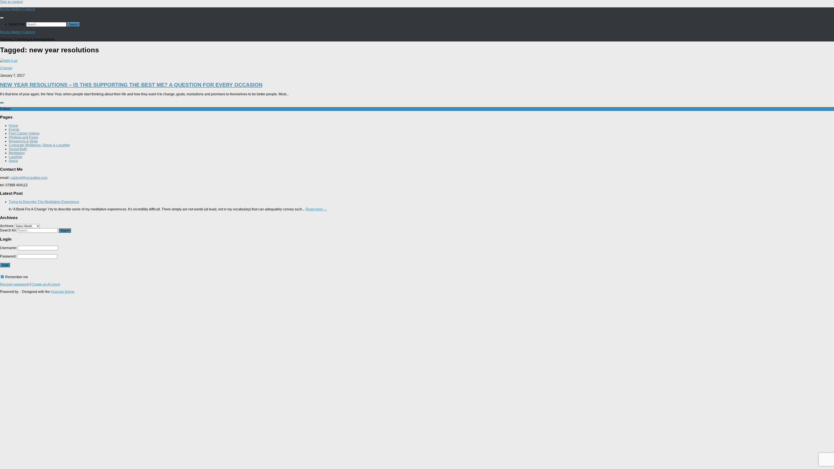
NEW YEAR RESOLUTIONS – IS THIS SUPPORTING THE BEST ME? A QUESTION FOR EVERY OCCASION (131, 85)
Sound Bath (18, 149)
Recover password (14, 284)
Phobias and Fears (23, 137)
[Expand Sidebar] (1, 102)
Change (6, 68)
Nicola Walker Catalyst (17, 9)
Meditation (17, 153)
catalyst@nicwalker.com (28, 178)
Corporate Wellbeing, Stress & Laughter (39, 145)
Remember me (16, 277)
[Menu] (1, 17)
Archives (6, 226)
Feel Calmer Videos (24, 133)
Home (13, 125)
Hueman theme (62, 292)
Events (14, 129)
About (13, 161)
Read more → (316, 209)
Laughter (15, 157)
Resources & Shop (23, 141)
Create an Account (45, 284)
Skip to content (11, 2)
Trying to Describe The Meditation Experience (44, 202)
